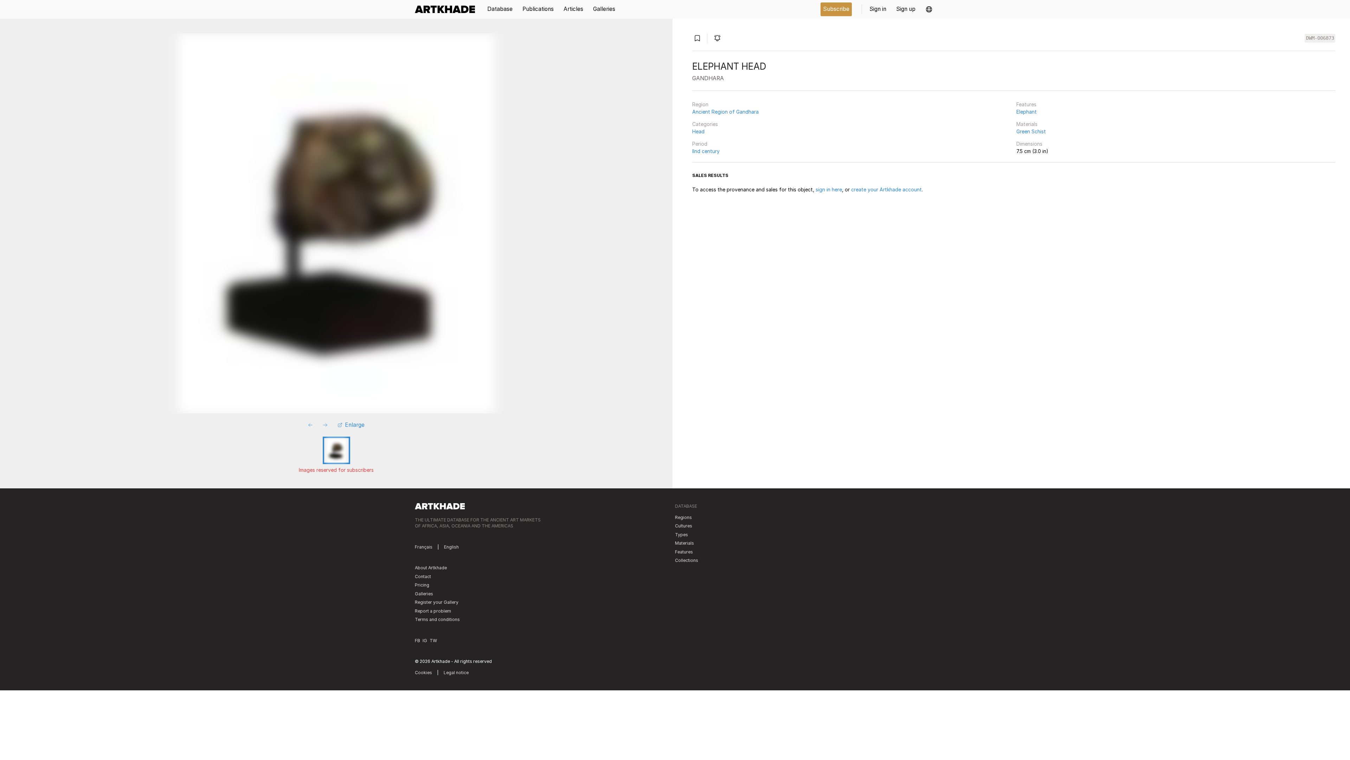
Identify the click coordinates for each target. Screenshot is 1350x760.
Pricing (422, 585)
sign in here (829, 189)
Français (423, 547)
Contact (423, 576)
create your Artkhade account (886, 189)
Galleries (424, 593)
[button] (929, 9)
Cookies (423, 672)
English (451, 547)
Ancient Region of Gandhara (725, 112)
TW (433, 640)
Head (698, 131)
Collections (686, 560)
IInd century (706, 151)
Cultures (683, 525)
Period (699, 144)
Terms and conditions (437, 619)
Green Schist (1031, 131)
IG (425, 640)
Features (1026, 104)
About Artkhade (431, 567)
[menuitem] (447, 9)
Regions (683, 517)
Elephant (1026, 112)
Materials (1026, 124)
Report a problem (433, 611)
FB (417, 640)
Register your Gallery (436, 602)
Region (700, 104)
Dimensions (1029, 144)
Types (681, 534)
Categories (705, 124)
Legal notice (456, 672)
